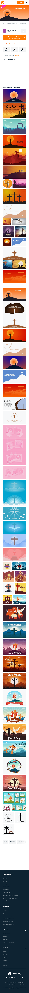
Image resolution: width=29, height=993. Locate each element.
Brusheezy (5, 969)
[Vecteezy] (2, 2)
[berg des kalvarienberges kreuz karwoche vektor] (8, 636)
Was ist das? (17, 55)
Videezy (5, 974)
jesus (5, 932)
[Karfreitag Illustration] (14, 109)
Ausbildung (6, 980)
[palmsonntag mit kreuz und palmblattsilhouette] (10, 302)
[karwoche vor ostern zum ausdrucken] (8, 896)
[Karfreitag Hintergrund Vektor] (19, 259)
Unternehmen (6, 977)
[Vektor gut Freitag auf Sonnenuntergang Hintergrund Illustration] (19, 658)
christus (12, 932)
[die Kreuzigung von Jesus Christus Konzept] (8, 260)
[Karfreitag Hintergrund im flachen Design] (7, 183)
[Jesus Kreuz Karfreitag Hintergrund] (7, 230)
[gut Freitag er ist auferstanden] (7, 878)
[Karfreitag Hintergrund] (10, 613)
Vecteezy (5, 971)
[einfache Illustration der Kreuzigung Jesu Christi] (14, 205)
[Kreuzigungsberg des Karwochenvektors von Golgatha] (8, 624)
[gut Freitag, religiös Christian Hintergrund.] (8, 647)
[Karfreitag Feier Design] (7, 293)
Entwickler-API (6, 983)
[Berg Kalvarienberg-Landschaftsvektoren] (14, 125)
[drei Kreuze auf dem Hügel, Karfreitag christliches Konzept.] (10, 238)
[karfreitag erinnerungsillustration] (8, 248)
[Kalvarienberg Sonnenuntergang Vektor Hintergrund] (14, 171)
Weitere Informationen (9, 58)
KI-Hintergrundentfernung (10, 990)
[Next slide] (22, 932)
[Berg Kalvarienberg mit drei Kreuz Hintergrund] (14, 156)
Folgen (23, 31)
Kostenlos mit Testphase (14, 37)
